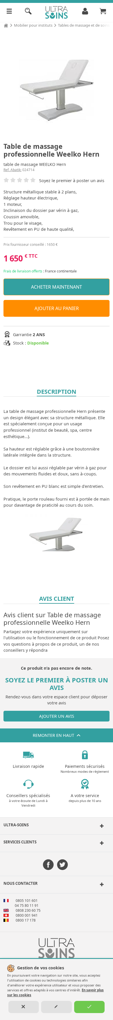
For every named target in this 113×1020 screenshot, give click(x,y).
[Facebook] (48, 865)
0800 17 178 (26, 920)
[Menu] (9, 12)
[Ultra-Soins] (101, 826)
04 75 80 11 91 (27, 905)
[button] (56, 826)
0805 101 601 (27, 900)
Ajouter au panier (56, 308)
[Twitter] (62, 865)
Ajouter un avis (56, 716)
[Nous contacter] (101, 884)
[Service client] (101, 843)
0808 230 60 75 (28, 910)
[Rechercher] (28, 12)
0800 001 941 (27, 915)
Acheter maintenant (56, 287)
